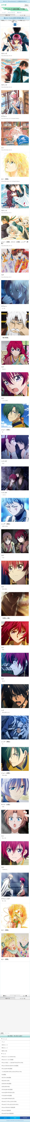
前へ (5, 995)
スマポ (3, 5)
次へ (24, 995)
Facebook (25, 1117)
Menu (26, 5)
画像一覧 (7, 15)
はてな (5, 1117)
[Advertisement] (15, 978)
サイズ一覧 (22, 15)
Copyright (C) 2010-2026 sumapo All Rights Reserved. (15, 1120)
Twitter (15, 1117)
